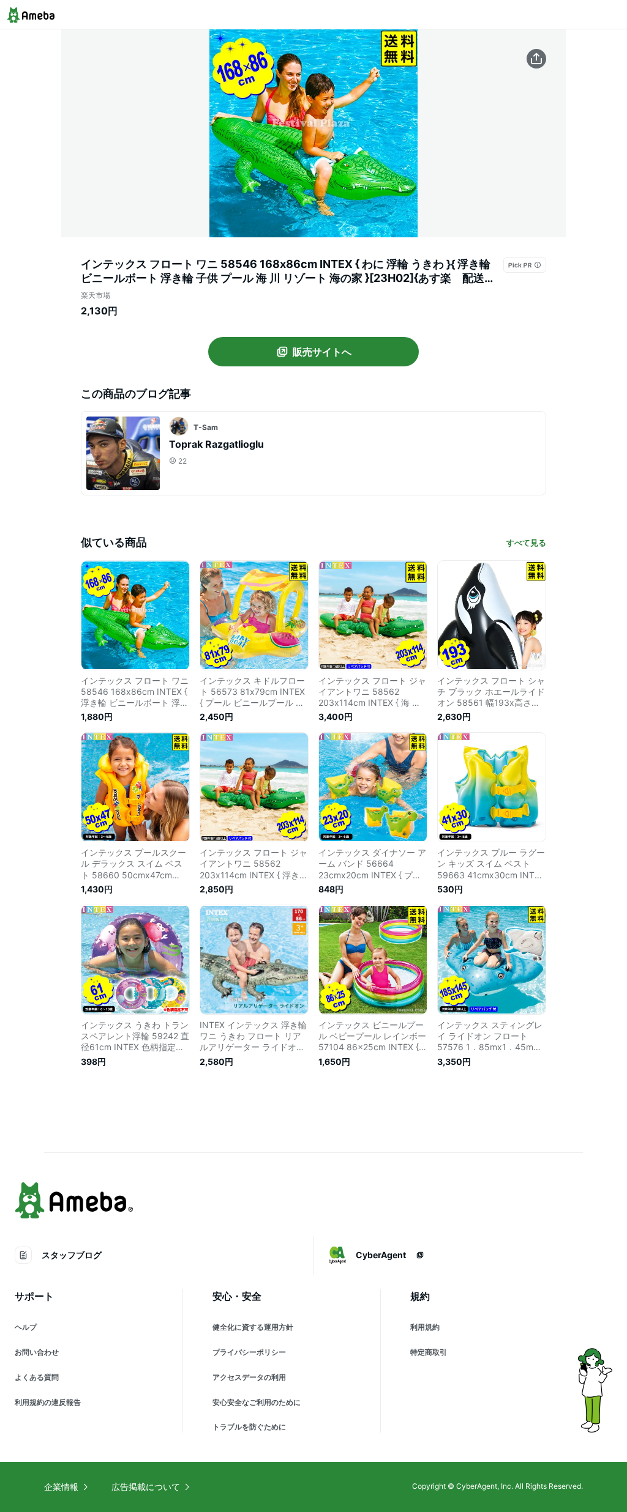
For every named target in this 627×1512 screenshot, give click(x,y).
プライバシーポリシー (249, 1352)
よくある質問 (37, 1377)
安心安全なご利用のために (256, 1402)
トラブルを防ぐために (249, 1426)
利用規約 (425, 1327)
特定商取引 (428, 1352)
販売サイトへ (322, 352)
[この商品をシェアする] (536, 59)
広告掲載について (145, 1486)
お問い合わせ (37, 1352)
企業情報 (61, 1486)
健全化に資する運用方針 (252, 1327)
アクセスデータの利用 (249, 1377)
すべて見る (526, 542)
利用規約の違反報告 (48, 1402)
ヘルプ (26, 1327)
